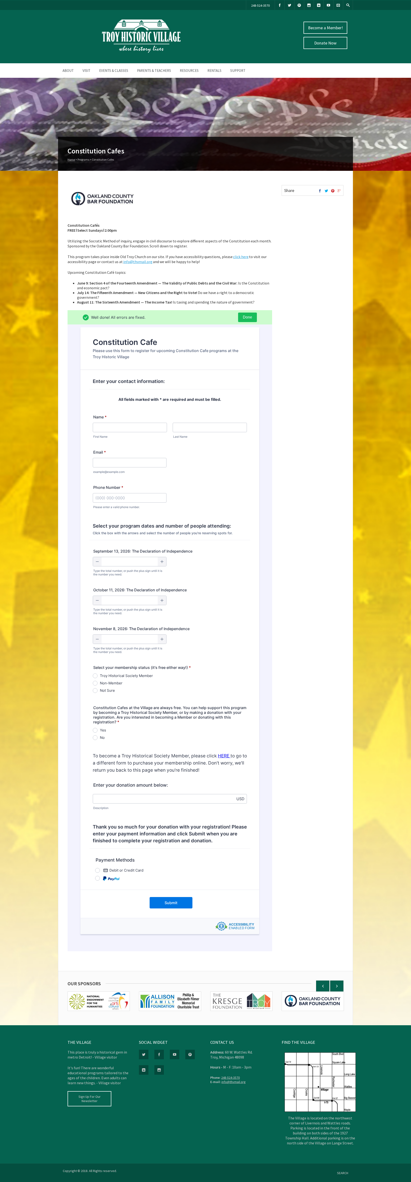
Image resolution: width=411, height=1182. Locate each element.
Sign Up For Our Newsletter (89, 1098)
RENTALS (214, 70)
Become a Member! (325, 27)
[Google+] (339, 191)
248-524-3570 (260, 5)
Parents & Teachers (154, 70)
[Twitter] (289, 5)
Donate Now (325, 43)
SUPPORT (237, 70)
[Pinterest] (299, 5)
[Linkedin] (318, 5)
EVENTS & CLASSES (113, 70)
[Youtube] (328, 5)
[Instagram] (309, 5)
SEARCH (342, 1173)
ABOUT (68, 70)
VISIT (86, 70)
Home (71, 159)
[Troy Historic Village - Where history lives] (141, 51)
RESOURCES (189, 70)
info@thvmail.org (233, 1082)
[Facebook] (279, 5)
